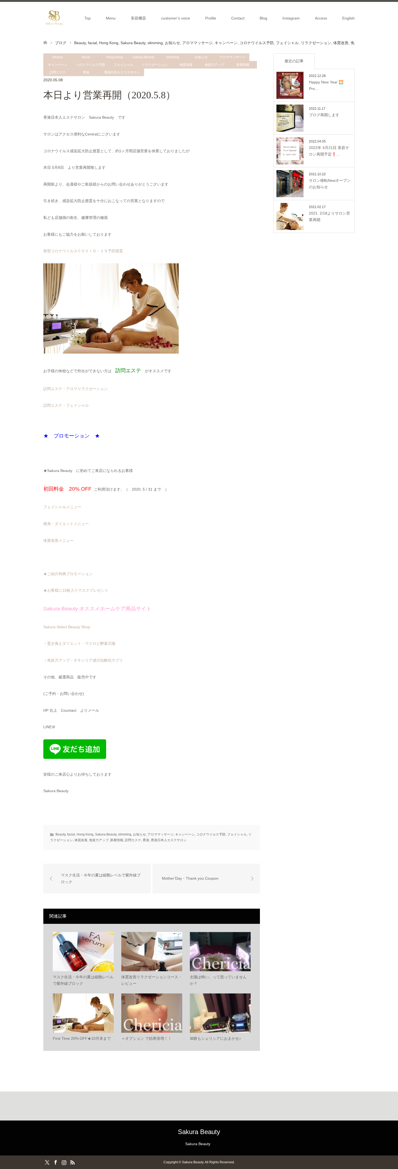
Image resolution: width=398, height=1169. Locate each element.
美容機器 (138, 18)
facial (86, 57)
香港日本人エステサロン (122, 72)
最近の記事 (294, 61)
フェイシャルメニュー (62, 507)
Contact (237, 18)
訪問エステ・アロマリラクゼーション (75, 389)
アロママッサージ (232, 57)
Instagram (291, 18)
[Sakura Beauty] (54, 18)
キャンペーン (57, 65)
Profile (210, 18)
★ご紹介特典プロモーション (68, 574)
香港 (86, 72)
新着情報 (242, 65)
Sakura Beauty (143, 57)
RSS (72, 1162)
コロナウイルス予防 (90, 65)
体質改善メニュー (58, 540)
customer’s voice (175, 18)
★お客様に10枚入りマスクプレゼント (75, 590)
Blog (263, 18)
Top (87, 18)
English (348, 18)
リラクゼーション (155, 65)
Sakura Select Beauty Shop (66, 627)
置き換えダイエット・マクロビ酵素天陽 (81, 643)
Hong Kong (114, 57)
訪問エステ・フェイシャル (66, 405)
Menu (111, 18)
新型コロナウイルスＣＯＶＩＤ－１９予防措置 (83, 251)
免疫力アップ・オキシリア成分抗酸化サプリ (85, 660)
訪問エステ (58, 72)
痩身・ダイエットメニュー (66, 524)
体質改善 (186, 65)
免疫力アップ (214, 65)
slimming (172, 57)
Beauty (58, 57)
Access (321, 18)
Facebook (55, 1162)
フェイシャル (123, 65)
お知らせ (201, 57)
